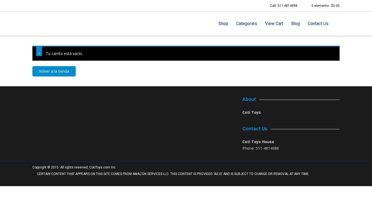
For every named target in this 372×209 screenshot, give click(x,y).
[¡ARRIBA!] (332, 180)
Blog (295, 23)
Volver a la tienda (54, 71)
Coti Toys (251, 112)
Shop (223, 23)
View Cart (274, 23)
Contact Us (318, 23)
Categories (246, 23)
